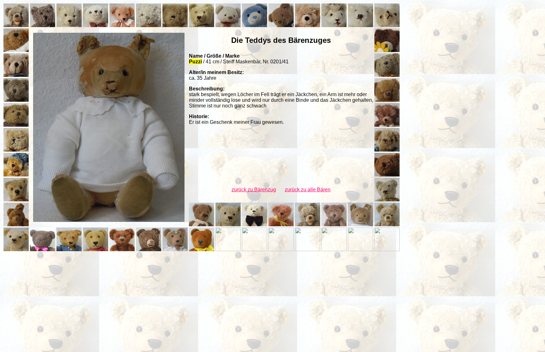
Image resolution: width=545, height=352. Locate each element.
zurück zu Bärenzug (253, 189)
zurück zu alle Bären (308, 189)
